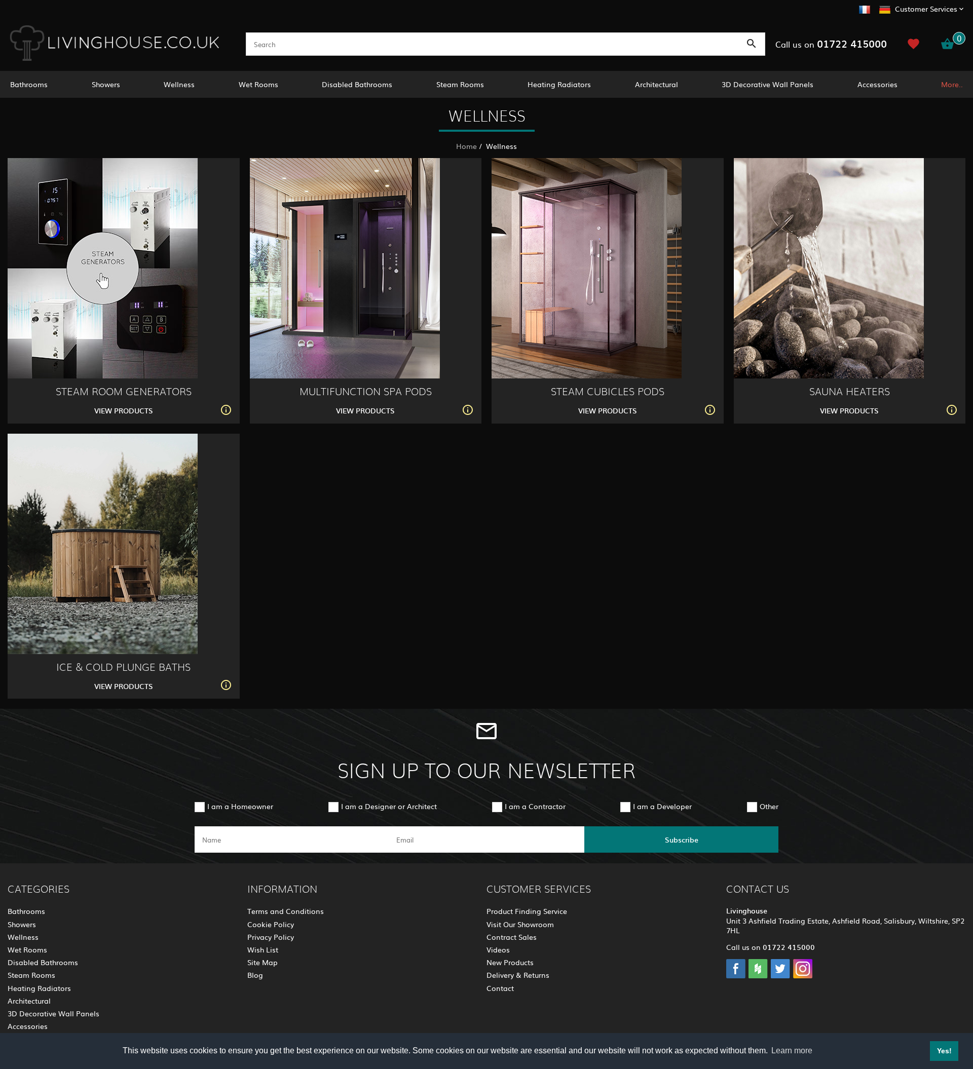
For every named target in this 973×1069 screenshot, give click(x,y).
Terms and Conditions (285, 911)
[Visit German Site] (885, 8)
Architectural (656, 84)
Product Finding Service (526, 911)
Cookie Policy (270, 924)
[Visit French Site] (864, 8)
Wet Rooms (258, 84)
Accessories (877, 84)
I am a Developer (662, 806)
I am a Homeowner (240, 806)
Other (769, 806)
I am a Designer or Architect (389, 806)
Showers (106, 84)
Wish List (262, 949)
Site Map (262, 962)
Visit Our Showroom (520, 924)
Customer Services (926, 9)
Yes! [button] (944, 1051)
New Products (510, 962)
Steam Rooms (460, 84)
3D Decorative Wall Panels (767, 84)
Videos (498, 949)
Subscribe (681, 839)
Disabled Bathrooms (357, 84)
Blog (255, 975)
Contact (500, 988)
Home (466, 146)
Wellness (179, 84)
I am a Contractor (535, 806)
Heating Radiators (559, 84)
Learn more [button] (791, 1050)
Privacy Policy (270, 937)
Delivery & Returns (517, 975)
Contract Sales (511, 937)
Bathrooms (29, 84)
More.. (952, 84)
